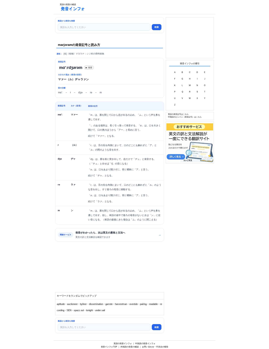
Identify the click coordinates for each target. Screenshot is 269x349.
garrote (109, 304)
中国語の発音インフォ (145, 343)
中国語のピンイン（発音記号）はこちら (185, 117)
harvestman (121, 304)
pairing (143, 304)
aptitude (61, 304)
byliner (83, 304)
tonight (89, 310)
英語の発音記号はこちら (178, 114)
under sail (100, 310)
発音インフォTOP (109, 347)
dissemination (96, 304)
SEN (69, 310)
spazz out (79, 310)
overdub (133, 304)
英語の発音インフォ (123, 343)
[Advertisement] (144, 7)
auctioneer (72, 304)
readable (153, 304)
